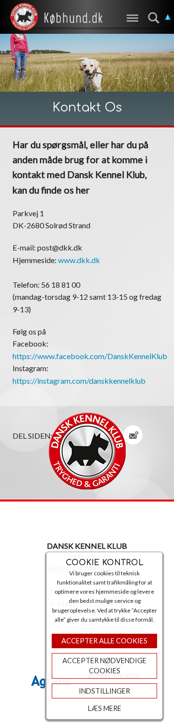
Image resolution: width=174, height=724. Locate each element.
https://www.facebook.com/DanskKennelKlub (90, 356)
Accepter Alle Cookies (104, 641)
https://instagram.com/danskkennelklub (79, 380)
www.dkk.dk (79, 260)
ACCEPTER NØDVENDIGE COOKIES (104, 665)
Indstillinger (104, 691)
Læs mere (104, 708)
